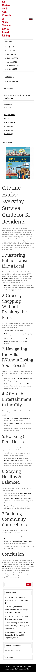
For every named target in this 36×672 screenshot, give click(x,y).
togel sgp (7, 118)
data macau (15, 95)
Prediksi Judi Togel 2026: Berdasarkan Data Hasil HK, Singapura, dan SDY (15, 635)
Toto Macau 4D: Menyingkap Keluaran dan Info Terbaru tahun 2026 (16, 600)
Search (28, 584)
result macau (8, 98)
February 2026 (12, 58)
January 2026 (12, 62)
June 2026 (11, 50)
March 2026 (11, 54)
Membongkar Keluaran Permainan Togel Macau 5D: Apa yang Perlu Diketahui (16, 609)
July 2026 (10, 47)
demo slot (7, 95)
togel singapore (9, 122)
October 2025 (12, 69)
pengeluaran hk (9, 115)
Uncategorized (12, 82)
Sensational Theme (24, 669)
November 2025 (13, 66)
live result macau (26, 95)
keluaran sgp (8, 126)
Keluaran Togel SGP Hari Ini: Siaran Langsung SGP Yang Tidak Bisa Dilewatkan (17, 625)
